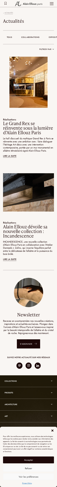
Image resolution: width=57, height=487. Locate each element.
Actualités (9, 13)
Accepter (28, 460)
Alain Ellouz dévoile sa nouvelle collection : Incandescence (25, 231)
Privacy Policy (27, 483)
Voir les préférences (28, 476)
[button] (52, 430)
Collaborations (30, 37)
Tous (9, 37)
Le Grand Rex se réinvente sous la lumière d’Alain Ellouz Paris (28, 128)
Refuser (28, 468)
